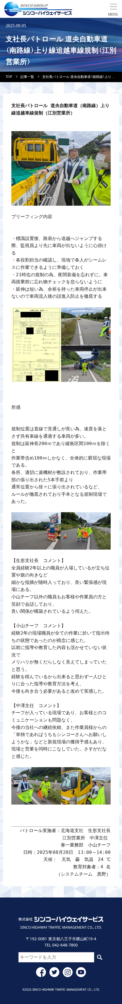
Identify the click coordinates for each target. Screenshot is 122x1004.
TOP (9, 77)
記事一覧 (27, 77)
